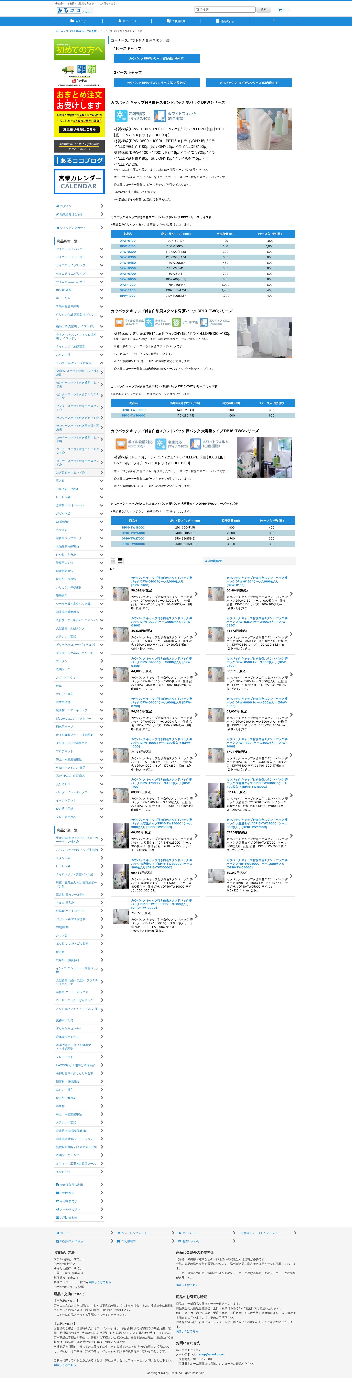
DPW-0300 (128, 251)
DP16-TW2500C (133, 533)
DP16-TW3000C (133, 544)
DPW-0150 (128, 246)
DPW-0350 (128, 257)
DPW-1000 (128, 284)
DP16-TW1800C (133, 527)
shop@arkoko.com (212, 1354)
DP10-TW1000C (133, 415)
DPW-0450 (128, 262)
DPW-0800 (128, 279)
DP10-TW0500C (134, 410)
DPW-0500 (128, 268)
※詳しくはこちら (100, 1282)
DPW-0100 (128, 240)
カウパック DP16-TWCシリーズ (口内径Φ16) (249, 81)
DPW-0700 (128, 273)
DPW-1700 (127, 295)
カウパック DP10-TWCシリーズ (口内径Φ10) (157, 81)
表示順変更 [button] (215, 561)
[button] (273, 21)
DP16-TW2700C (133, 538)
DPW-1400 (128, 290)
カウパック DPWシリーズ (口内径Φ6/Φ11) (157, 57)
